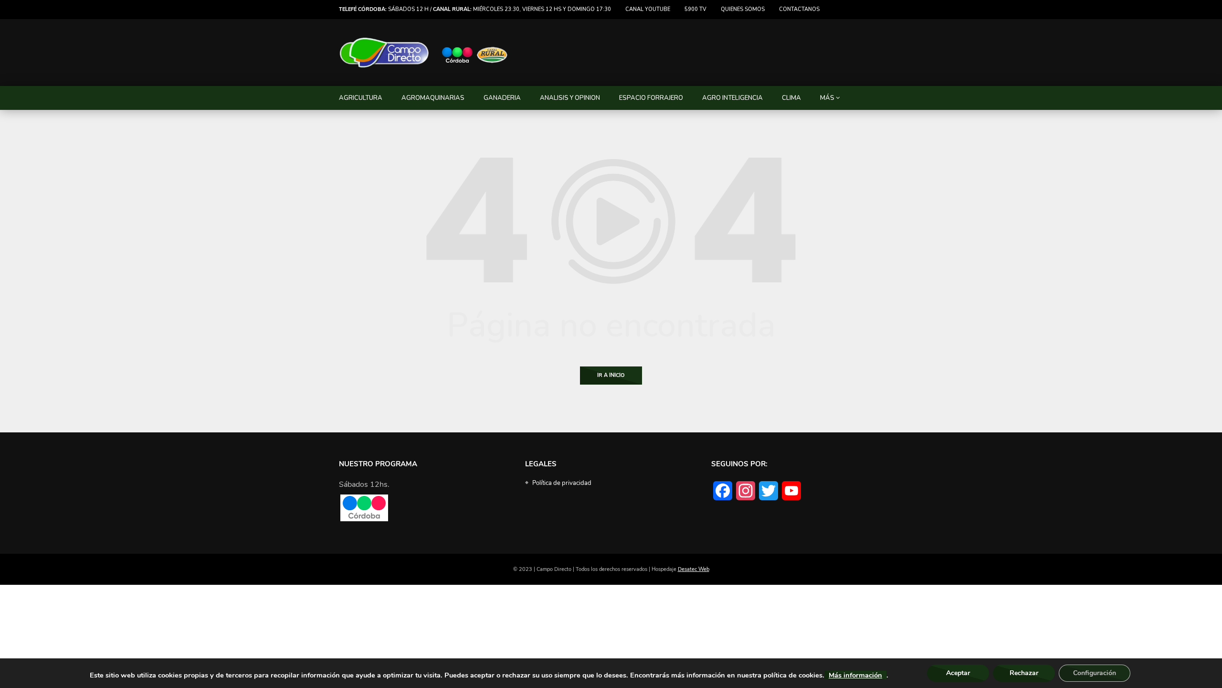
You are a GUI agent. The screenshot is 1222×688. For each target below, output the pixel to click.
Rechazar (1024, 672)
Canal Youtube (647, 9)
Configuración (1094, 672)
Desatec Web (693, 569)
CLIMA (791, 98)
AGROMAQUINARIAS (432, 98)
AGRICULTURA (360, 98)
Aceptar (958, 672)
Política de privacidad (561, 483)
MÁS (827, 98)
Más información (855, 675)
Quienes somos (743, 9)
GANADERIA (502, 98)
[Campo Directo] (424, 53)
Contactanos (799, 9)
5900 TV (695, 9)
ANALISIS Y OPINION (570, 98)
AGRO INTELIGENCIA (732, 98)
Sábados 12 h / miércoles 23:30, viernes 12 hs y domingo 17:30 (475, 9)
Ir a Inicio (611, 375)
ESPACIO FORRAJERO (651, 98)
